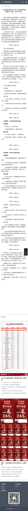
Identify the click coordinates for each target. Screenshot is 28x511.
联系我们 (17, 486)
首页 (2, 6)
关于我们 (3, 486)
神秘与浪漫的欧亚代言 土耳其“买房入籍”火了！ (12, 474)
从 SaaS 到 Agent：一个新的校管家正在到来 (11, 382)
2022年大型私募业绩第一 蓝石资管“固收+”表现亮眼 (13, 379)
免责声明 (3, 488)
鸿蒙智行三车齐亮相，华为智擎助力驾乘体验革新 (12, 390)
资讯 (6, 6)
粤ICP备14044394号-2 (17, 508)
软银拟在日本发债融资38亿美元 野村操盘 (10, 476)
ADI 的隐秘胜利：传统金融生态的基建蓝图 (11, 384)
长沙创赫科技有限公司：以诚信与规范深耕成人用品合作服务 (14, 394)
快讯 (9, 6)
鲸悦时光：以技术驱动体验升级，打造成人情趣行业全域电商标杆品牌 (14, 387)
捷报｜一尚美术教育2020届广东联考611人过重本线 (13, 463)
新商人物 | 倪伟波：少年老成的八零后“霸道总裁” (12, 471)
